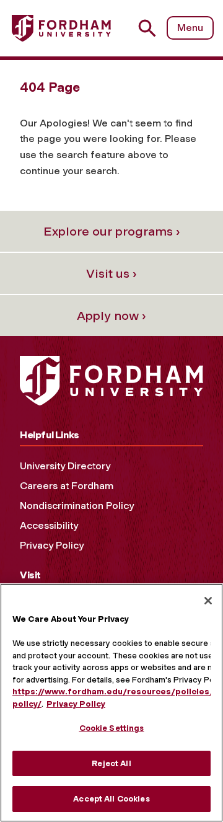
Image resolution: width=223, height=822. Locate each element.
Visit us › (111, 273)
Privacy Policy (52, 545)
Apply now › (111, 315)
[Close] (208, 600)
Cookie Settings (111, 728)
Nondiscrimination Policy (77, 505)
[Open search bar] (152, 28)
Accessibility (49, 525)
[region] (111, 702)
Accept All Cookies (111, 798)
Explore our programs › (111, 231)
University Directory (65, 466)
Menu (190, 27)
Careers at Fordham (66, 486)
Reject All (111, 763)
